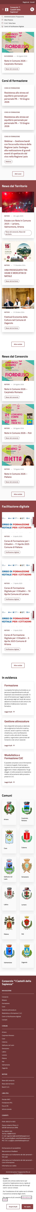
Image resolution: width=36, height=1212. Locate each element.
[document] (18, 606)
